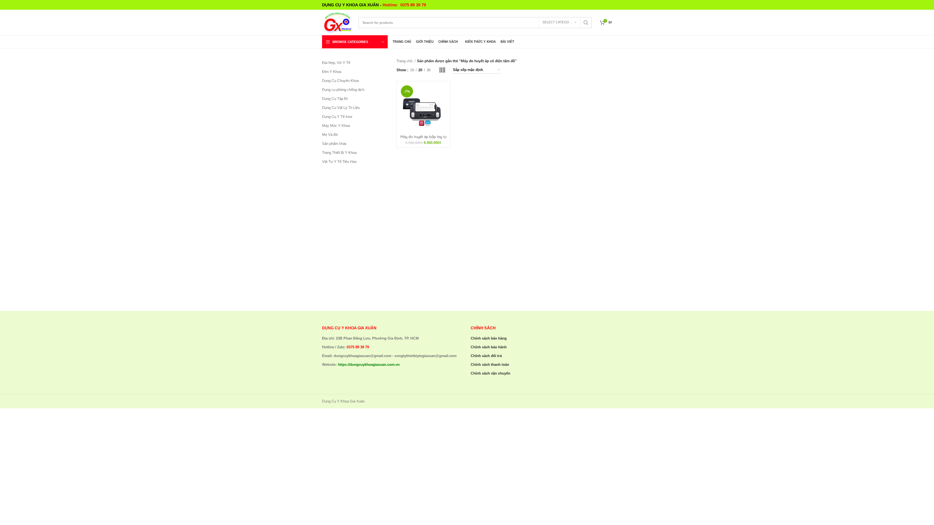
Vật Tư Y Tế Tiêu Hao (339, 161)
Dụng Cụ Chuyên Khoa (340, 81)
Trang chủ (404, 61)
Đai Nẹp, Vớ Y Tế (336, 63)
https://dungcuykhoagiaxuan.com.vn (369, 364)
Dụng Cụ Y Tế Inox (337, 116)
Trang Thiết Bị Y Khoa (339, 152)
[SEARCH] (586, 22)
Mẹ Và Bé (330, 134)
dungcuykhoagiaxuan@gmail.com (362, 356)
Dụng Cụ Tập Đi (335, 98)
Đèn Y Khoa (331, 72)
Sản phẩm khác (334, 143)
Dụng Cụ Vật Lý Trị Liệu (341, 107)
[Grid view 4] (442, 70)
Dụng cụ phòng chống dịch (343, 90)
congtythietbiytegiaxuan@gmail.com (426, 356)
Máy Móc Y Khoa (336, 125)
